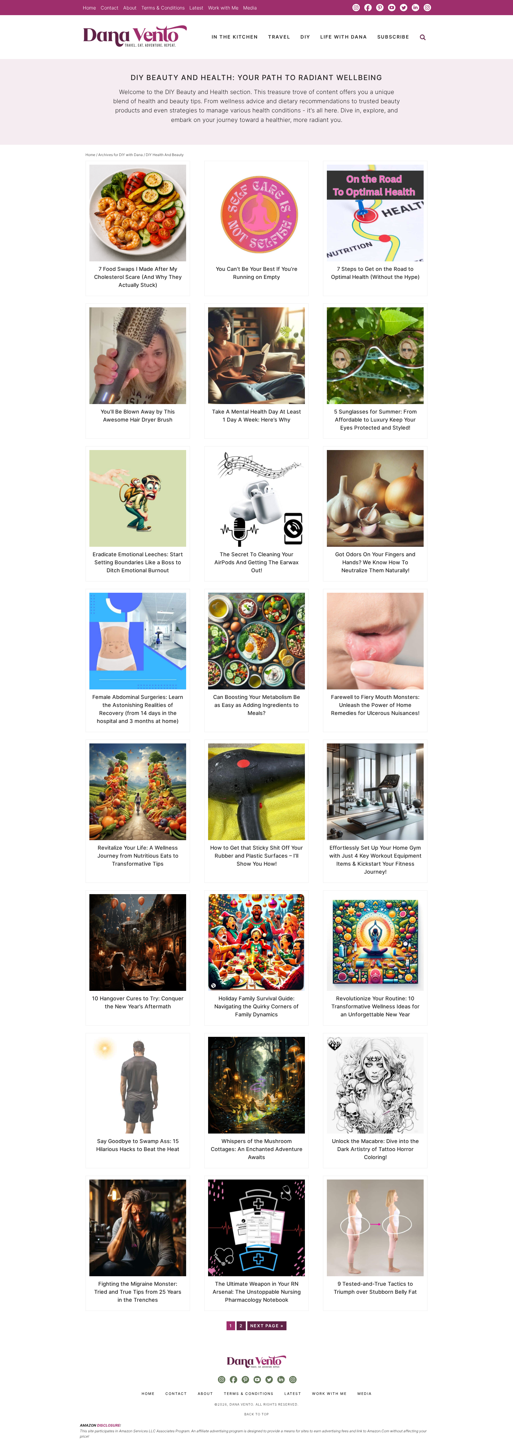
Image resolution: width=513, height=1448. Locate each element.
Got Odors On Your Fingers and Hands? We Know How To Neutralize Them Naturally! (375, 562)
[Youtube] (391, 7)
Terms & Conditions (163, 8)
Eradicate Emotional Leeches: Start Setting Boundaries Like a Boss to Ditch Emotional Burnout (138, 562)
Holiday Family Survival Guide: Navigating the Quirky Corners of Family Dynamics (256, 1006)
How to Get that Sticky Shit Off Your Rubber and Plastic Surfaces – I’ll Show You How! (256, 856)
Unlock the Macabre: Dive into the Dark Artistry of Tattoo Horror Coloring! (375, 1149)
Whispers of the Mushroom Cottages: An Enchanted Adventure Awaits (257, 1149)
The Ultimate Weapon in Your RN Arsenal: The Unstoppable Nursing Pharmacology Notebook (257, 1292)
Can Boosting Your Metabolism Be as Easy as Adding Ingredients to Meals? (256, 705)
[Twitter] (403, 7)
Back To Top (256, 1414)
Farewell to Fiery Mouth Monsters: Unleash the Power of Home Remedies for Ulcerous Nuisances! (375, 705)
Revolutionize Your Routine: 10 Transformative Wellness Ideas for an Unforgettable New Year (375, 1006)
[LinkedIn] (415, 7)
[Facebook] (367, 7)
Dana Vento (135, 36)
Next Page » (267, 1325)
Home (89, 8)
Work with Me (223, 8)
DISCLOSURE (108, 1425)
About (130, 8)
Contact (109, 8)
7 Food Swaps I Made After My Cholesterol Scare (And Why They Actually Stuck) (138, 277)
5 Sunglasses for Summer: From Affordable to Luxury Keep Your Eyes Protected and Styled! (375, 420)
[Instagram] (356, 7)
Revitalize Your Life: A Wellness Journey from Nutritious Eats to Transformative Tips (137, 856)
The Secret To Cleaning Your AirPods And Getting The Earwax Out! (256, 562)
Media (250, 8)
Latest (196, 8)
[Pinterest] (379, 7)
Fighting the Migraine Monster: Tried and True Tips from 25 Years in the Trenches (137, 1292)
